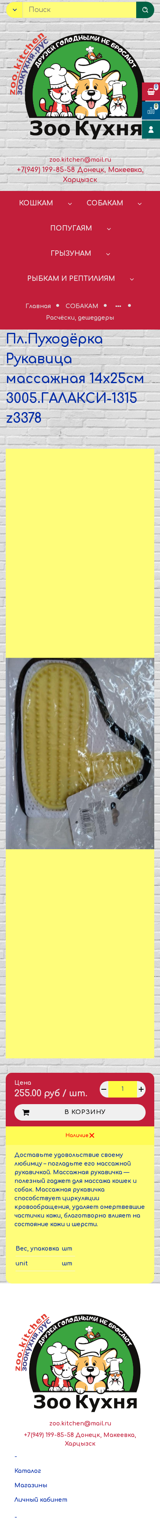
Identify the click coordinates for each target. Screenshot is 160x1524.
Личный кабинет (40, 1500)
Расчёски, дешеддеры (80, 318)
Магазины (30, 1485)
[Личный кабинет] (151, 129)
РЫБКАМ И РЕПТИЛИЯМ (71, 279)
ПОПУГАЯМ (71, 228)
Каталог (27, 1471)
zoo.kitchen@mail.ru (80, 160)
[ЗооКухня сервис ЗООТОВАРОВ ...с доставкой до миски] (80, 84)
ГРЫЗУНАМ (70, 253)
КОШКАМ (36, 203)
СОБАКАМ (105, 203)
